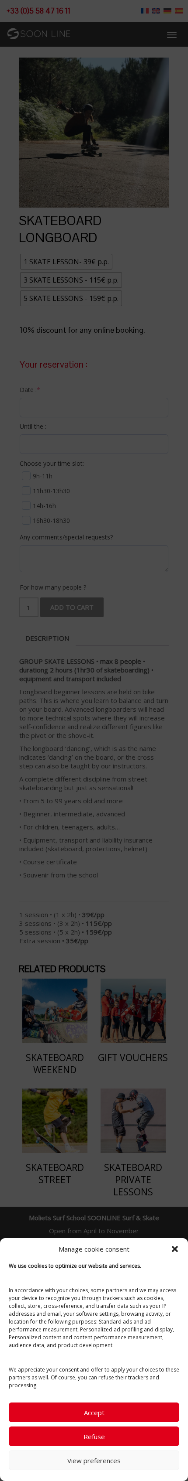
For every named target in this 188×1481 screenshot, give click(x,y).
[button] (175, 1249)
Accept (94, 1412)
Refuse (94, 1436)
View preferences (94, 1460)
